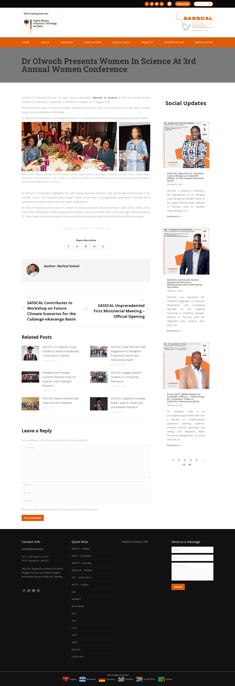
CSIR (74, 627)
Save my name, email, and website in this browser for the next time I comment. (61, 509)
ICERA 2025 (78, 656)
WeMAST (76, 599)
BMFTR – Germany (81, 563)
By (86, 228)
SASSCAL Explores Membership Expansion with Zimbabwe (60, 401)
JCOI (74, 591)
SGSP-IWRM (78, 606)
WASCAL (76, 649)
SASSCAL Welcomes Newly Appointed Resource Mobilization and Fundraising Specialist (184, 283)
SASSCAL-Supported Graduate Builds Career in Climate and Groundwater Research (128, 403)
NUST (75, 635)
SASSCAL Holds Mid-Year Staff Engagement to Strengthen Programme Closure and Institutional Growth (128, 353)
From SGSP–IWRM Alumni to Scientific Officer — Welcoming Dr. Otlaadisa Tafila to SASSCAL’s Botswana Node (185, 398)
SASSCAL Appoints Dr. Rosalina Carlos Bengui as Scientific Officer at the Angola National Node (185, 177)
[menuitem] (26, 42)
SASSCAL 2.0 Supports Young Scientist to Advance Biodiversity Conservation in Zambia (60, 351)
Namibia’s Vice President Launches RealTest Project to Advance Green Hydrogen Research (59, 379)
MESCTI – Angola (81, 548)
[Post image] (30, 353)
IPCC (74, 613)
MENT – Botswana (81, 555)
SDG (74, 620)
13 (183, 464)
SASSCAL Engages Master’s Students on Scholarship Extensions (126, 377)
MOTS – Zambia (80, 584)
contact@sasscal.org (32, 548)
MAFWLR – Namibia (82, 570)
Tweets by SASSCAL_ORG (134, 541)
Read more (172, 216)
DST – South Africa (81, 577)
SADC (75, 642)
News (73, 228)
